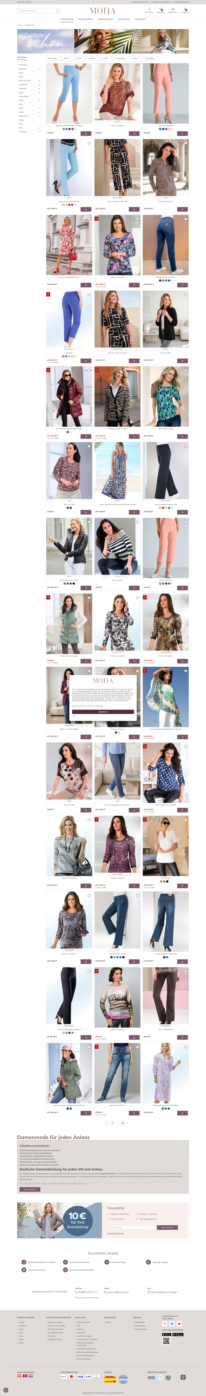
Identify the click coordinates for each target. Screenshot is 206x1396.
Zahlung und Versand (55, 1322)
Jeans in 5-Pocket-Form (117, 1105)
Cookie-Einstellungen (84, 1336)
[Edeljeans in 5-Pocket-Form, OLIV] (169, 280)
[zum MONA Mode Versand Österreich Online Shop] (19, 1376)
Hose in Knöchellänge (165, 126)
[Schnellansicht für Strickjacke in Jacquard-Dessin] (134, 436)
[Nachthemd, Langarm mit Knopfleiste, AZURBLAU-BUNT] (162, 1108)
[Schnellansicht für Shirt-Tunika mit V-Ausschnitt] (182, 810)
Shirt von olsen (117, 580)
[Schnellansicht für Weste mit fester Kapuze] (86, 661)
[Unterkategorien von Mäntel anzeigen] (39, 112)
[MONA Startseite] (102, 10)
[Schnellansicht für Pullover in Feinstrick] (134, 285)
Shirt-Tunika (166, 878)
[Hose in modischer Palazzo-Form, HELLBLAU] (169, 508)
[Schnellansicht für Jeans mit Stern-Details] (134, 961)
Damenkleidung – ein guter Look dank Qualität (38, 1162)
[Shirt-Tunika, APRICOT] (161, 881)
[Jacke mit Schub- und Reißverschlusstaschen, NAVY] (67, 1108)
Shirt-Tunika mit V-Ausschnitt (166, 805)
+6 (172, 129)
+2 (75, 1033)
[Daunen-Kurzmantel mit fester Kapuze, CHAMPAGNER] (70, 432)
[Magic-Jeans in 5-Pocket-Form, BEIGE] (66, 205)
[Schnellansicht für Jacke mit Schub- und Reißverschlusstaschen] (86, 1113)
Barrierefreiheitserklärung (85, 1356)
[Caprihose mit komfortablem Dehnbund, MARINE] (69, 129)
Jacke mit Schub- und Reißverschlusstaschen (69, 1105)
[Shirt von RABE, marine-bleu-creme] (70, 508)
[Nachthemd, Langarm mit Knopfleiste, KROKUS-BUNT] (165, 1108)
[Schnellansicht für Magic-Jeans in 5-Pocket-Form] (86, 209)
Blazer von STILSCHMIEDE (69, 729)
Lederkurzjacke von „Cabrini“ (69, 580)
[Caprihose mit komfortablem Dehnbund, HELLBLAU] (66, 129)
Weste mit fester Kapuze (69, 656)
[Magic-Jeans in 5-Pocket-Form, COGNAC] (72, 205)
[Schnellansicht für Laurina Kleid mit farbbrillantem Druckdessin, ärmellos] (134, 512)
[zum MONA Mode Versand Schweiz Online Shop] (25, 1376)
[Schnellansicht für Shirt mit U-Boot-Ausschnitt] (134, 361)
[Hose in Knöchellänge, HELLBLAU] (160, 129)
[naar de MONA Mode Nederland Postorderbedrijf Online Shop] (31, 1376)
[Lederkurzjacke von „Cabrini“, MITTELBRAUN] (70, 583)
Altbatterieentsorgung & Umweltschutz (85, 1344)
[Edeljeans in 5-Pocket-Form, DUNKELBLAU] (160, 280)
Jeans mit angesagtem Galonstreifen (117, 805)
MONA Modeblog (141, 1329)
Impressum (80, 1329)
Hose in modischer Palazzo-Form (165, 504)
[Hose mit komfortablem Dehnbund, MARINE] (69, 1033)
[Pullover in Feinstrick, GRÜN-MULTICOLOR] (116, 732)
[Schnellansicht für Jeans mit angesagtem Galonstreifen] (134, 810)
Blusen (21, 1339)
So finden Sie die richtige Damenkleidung (36, 1153)
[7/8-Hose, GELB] (72, 356)
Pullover (21, 120)
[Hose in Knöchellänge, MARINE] (163, 129)
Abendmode (23, 65)
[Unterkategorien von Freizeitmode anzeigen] (39, 85)
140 (122, 1123)
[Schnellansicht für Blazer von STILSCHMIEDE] (86, 737)
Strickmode (23, 132)
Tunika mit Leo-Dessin (165, 201)
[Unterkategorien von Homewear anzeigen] (39, 89)
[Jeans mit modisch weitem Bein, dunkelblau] (164, 957)
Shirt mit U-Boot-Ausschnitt (117, 353)
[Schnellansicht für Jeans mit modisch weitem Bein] (182, 961)
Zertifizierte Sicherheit (55, 1329)
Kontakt (108, 1322)
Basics (21, 73)
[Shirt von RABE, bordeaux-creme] (67, 508)
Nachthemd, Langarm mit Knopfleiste (166, 1105)
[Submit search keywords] (57, 10)
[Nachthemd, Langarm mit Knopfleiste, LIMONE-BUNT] (168, 1108)
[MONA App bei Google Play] (177, 1334)
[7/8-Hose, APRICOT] (63, 356)
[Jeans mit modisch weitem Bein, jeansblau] (167, 957)
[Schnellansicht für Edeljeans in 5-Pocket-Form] (182, 285)
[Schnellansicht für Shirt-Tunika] (182, 886)
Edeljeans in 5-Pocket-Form (165, 277)
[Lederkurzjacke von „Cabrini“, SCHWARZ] (73, 583)
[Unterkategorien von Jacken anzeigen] (39, 100)
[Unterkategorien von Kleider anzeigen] (39, 108)
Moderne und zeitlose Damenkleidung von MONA (39, 1165)
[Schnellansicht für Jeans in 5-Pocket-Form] (134, 1113)
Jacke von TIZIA (165, 353)
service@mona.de (118, 1292)
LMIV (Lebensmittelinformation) (87, 1352)
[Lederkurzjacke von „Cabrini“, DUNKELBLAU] (64, 583)
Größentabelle (140, 1322)
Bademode (22, 69)
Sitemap (22, 1322)
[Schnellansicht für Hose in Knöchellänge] (182, 133)
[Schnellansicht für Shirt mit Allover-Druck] (182, 436)
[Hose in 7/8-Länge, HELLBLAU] (163, 583)
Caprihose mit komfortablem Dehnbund (69, 126)
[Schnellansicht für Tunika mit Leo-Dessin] (182, 209)
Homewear (23, 88)
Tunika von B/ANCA (117, 126)
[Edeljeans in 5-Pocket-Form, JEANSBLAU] (166, 280)
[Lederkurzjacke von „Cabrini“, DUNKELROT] (67, 583)
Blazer (21, 77)
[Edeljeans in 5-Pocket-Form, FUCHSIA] (163, 280)
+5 (75, 129)
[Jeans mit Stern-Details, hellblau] (117, 957)
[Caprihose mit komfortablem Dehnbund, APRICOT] (63, 129)
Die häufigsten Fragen (164, 1292)
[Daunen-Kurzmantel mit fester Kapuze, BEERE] (67, 432)
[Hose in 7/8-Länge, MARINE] (166, 583)
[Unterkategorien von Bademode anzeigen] (39, 69)
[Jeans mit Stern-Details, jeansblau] (120, 957)
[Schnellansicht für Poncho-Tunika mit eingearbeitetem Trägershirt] (182, 737)
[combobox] (38, 10)
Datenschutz (81, 1333)
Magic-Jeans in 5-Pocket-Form (69, 201)
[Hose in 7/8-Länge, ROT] (169, 583)
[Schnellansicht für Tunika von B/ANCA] (134, 133)
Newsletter (51, 1336)
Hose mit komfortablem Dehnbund (69, 1030)
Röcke (21, 124)
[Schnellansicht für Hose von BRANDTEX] (182, 1037)
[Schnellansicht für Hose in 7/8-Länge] (182, 588)
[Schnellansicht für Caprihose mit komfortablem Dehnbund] (86, 133)
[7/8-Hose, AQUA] (66, 356)
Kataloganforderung (55, 1339)
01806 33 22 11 (88, 1292)
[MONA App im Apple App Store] (166, 1334)
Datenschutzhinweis (116, 1233)
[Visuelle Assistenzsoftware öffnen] (182, 1377)
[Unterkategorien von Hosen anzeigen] (39, 92)
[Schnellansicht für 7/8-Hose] (86, 361)
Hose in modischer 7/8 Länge (117, 201)
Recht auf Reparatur (84, 1359)
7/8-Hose (69, 353)
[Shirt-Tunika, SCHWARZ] (167, 881)
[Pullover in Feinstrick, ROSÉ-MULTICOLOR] (119, 732)
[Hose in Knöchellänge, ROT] (166, 129)
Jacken (21, 100)
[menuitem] (67, 19)
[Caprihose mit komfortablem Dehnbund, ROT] (72, 129)
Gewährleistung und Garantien (87, 1339)
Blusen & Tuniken (25, 81)
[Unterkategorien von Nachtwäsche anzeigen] (39, 116)
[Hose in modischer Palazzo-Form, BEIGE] (160, 508)
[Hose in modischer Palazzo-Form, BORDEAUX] (163, 508)
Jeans (21, 104)
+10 (75, 205)
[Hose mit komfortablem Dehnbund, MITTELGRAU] (72, 1033)
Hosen (21, 92)
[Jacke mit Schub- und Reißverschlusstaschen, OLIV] (70, 1108)
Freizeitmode (23, 84)
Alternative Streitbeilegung (86, 1349)
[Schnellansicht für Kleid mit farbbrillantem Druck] (86, 285)
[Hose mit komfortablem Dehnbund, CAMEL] (63, 1033)
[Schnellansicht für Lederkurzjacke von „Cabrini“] (86, 588)
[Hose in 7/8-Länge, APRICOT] (160, 583)
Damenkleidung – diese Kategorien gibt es (36, 1156)
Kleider (21, 108)
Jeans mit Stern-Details (117, 954)
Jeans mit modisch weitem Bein (166, 954)
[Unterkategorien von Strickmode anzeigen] (39, 132)
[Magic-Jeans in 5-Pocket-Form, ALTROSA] (63, 205)
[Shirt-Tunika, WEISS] (170, 881)
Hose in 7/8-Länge (165, 580)
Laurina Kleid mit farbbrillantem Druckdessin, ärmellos (117, 504)
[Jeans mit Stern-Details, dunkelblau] (111, 957)
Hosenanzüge (23, 96)
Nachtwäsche (23, 116)
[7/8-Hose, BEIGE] (69, 356)
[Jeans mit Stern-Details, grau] (114, 957)
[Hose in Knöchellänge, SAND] (169, 129)
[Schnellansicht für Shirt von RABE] (86, 512)
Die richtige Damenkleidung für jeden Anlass (37, 1159)
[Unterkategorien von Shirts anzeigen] (39, 128)
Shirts (21, 128)
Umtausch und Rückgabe (56, 1326)
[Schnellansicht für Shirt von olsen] (134, 588)
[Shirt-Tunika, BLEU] (164, 881)
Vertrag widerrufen (83, 1322)
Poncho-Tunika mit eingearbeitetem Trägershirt (166, 729)
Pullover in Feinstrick (117, 277)
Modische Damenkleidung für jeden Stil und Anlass (40, 1150)
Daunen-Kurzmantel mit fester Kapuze (69, 429)
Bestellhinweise (140, 1326)
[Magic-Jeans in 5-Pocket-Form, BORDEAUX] (69, 205)
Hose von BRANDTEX (165, 1030)
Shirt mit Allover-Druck (166, 429)
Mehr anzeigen (30, 1189)
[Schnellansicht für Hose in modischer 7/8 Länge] (134, 209)
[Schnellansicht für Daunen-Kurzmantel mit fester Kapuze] (86, 436)
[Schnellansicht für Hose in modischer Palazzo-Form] (182, 512)
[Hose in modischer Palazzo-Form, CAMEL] (166, 508)
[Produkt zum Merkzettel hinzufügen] (89, 67)
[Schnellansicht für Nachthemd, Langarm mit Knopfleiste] (182, 1113)
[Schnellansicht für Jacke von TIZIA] (182, 361)
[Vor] (128, 1123)
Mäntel (21, 112)
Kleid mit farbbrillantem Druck (69, 277)
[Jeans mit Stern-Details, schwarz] (123, 957)
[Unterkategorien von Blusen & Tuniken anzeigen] (39, 81)
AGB (78, 1326)
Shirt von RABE (69, 504)
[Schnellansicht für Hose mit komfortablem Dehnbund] (86, 1037)
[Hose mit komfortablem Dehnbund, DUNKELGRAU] (66, 1033)
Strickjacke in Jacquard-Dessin (117, 429)
